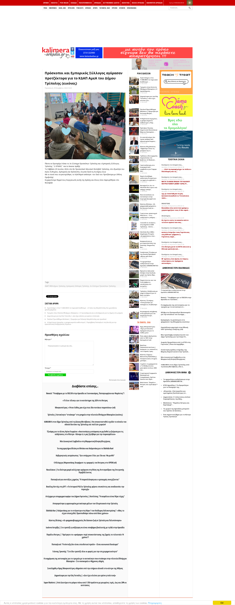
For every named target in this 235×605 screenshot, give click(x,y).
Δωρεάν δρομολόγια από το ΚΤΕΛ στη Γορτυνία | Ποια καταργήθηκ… (175, 343)
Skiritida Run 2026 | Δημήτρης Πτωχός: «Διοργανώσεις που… (148, 234)
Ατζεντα (122, 8)
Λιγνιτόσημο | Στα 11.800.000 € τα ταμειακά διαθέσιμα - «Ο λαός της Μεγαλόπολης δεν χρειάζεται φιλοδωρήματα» (81, 309)
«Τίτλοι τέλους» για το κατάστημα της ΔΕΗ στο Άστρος (85, 400)
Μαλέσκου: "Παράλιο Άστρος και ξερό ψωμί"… (176, 404)
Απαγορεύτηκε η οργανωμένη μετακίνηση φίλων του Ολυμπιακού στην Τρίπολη (85, 503)
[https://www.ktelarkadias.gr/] (89, 57)
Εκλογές (54, 2)
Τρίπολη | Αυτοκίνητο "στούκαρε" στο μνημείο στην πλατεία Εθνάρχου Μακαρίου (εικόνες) (85, 414)
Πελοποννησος (85, 2)
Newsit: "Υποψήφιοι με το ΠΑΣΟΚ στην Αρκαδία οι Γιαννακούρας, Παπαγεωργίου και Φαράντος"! (85, 393)
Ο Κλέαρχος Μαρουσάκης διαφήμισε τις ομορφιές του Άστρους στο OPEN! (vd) (85, 462)
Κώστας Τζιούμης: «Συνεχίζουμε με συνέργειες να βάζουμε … (148, 304)
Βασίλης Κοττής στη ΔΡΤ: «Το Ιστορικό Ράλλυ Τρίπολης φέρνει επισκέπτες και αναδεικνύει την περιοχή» (85, 488)
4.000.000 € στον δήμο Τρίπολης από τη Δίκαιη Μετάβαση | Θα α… (175, 366)
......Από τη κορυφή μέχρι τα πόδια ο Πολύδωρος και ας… (176, 170)
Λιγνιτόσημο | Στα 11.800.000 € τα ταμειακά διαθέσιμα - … (149, 80)
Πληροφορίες (155, 602)
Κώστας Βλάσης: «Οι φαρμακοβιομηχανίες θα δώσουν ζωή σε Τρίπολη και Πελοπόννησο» (85, 520)
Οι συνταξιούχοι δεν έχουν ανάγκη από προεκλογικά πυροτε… (148, 139)
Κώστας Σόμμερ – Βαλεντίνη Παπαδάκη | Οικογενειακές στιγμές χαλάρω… (148, 358)
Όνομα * (48, 368)
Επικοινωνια (131, 8)
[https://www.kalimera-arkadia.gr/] (148, 57)
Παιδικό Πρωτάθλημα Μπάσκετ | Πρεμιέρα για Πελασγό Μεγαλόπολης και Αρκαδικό (76, 319)
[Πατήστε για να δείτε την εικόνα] (85, 126)
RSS (190, 3)
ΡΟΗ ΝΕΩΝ (64, 2)
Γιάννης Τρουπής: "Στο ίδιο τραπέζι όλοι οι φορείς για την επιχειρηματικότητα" (85, 551)
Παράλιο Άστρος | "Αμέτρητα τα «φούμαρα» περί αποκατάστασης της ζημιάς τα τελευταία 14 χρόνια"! (85, 536)
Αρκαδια (97, 2)
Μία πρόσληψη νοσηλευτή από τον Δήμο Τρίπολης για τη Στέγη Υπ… (175, 336)
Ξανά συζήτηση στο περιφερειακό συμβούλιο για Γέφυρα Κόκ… (148, 168)
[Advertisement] (117, 28)
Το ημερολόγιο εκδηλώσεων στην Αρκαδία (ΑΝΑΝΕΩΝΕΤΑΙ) (149, 264)
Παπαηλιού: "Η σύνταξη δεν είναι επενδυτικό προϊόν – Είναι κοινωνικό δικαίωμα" (85, 544)
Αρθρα (95, 8)
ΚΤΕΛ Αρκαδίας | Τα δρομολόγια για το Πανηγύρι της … (175, 386)
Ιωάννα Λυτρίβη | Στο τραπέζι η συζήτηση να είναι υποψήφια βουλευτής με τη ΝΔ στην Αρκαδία (85, 527)
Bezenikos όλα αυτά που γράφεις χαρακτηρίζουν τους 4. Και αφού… (175, 209)
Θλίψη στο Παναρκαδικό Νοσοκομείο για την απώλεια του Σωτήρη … (175, 313)
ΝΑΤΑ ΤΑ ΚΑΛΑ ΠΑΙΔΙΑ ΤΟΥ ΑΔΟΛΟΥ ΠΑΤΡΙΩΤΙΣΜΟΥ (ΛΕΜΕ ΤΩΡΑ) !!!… (176, 182)
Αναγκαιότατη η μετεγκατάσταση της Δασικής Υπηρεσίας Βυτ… (148, 244)
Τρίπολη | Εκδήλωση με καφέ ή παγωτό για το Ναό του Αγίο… (149, 293)
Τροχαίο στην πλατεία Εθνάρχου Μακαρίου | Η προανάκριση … (148, 89)
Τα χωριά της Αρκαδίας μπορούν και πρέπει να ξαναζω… (176, 410)
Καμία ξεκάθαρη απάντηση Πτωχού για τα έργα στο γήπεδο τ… (148, 178)
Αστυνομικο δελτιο (111, 2)
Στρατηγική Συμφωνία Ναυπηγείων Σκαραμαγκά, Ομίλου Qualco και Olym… (148, 376)
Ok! (222, 602)
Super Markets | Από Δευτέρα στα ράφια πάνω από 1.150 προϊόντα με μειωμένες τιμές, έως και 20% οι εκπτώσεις (85, 584)
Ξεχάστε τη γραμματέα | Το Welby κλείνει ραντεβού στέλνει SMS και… (148, 367)
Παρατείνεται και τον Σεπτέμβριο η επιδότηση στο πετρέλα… (148, 283)
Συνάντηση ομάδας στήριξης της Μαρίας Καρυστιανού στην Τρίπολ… (175, 351)
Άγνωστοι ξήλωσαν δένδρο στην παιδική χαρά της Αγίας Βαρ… (148, 273)
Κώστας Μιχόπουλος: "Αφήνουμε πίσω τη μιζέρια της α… (148, 148)
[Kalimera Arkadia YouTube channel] (72, 57)
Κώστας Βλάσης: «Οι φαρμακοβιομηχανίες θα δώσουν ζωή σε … (148, 206)
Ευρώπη (114, 8)
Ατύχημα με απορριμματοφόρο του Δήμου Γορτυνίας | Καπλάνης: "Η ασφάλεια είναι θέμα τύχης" (85, 496)
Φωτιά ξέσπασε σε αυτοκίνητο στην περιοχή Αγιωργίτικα (148, 197)
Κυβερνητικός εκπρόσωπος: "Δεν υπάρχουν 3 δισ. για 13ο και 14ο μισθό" (85, 455)
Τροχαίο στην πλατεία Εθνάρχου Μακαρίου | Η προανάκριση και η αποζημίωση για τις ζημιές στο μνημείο (85, 313)
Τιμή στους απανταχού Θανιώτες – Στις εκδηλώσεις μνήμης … (148, 215)
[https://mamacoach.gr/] (176, 116)
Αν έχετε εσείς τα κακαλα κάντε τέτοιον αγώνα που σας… (175, 221)
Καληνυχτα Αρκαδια (154, 2)
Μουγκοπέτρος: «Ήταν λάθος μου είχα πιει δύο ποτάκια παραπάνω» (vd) (85, 407)
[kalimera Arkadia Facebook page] (72, 48)
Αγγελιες (88, 8)
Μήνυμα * (48, 339)
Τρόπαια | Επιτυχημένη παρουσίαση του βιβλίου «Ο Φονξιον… (148, 158)
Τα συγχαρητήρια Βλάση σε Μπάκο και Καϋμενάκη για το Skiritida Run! (85, 448)
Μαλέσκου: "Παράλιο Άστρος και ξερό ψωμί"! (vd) (148, 384)
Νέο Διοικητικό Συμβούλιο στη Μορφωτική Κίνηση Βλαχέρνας (85, 441)
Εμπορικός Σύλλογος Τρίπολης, (78, 286)
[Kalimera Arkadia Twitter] (72, 52)
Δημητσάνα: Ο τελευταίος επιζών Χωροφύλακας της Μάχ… (176, 398)
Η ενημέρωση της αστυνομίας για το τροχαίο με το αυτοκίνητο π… (175, 306)
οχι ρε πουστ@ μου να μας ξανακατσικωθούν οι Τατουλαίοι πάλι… (175, 196)
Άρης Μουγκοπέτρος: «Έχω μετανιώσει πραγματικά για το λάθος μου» (147, 330)
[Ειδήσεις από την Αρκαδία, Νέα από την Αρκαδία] (55, 57)
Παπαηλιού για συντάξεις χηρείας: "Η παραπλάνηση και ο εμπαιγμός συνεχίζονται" (85, 479)
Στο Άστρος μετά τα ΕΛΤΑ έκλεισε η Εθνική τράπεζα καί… (176, 248)
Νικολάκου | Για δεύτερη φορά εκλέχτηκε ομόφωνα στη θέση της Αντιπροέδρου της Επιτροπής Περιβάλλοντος (85, 471)
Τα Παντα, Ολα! (104, 8)
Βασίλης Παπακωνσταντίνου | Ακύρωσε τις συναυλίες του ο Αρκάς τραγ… (149, 348)
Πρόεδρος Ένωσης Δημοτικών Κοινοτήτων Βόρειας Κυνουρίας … (148, 130)
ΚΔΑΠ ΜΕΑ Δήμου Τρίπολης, (55, 286)
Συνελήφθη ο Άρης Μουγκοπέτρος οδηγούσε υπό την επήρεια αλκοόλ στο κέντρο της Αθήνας (85, 568)
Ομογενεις (53, 8)
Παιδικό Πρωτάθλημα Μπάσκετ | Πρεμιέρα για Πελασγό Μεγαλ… (149, 111)
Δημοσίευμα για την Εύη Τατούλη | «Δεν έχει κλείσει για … (149, 98)
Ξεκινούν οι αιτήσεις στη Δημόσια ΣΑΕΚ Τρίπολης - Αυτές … (147, 225)
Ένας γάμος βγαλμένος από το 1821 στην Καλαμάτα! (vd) (148, 338)
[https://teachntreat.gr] (176, 94)
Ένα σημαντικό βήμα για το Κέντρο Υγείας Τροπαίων (177, 416)
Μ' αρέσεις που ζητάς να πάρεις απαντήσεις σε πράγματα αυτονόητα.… (175, 261)
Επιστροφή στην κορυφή (117, 380)
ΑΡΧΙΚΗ (46, 2)
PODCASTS (79, 8)
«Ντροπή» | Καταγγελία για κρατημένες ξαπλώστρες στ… (175, 392)
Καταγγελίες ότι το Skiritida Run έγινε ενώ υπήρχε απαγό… (148, 187)
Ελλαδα (74, 2)
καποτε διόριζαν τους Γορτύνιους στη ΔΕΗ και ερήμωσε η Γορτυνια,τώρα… (175, 234)
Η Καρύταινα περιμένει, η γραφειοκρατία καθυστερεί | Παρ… (148, 121)
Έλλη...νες (62, 8)
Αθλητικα (125, 2)
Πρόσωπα (71, 8)
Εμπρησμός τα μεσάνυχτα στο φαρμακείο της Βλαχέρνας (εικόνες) (175, 321)
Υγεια (45, 8)
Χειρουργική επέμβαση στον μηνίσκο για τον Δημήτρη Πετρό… (148, 313)
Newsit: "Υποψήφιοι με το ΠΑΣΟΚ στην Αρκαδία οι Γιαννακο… (176, 299)
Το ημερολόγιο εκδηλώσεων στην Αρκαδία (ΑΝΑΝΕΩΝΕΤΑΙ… (176, 380)
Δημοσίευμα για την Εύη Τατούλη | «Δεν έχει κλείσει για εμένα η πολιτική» (73, 316)
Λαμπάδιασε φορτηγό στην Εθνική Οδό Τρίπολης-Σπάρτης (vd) (174, 328)
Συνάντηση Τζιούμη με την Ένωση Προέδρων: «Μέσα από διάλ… (148, 254)
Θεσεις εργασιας (138, 2)
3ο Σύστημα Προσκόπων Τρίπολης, (103, 286)
